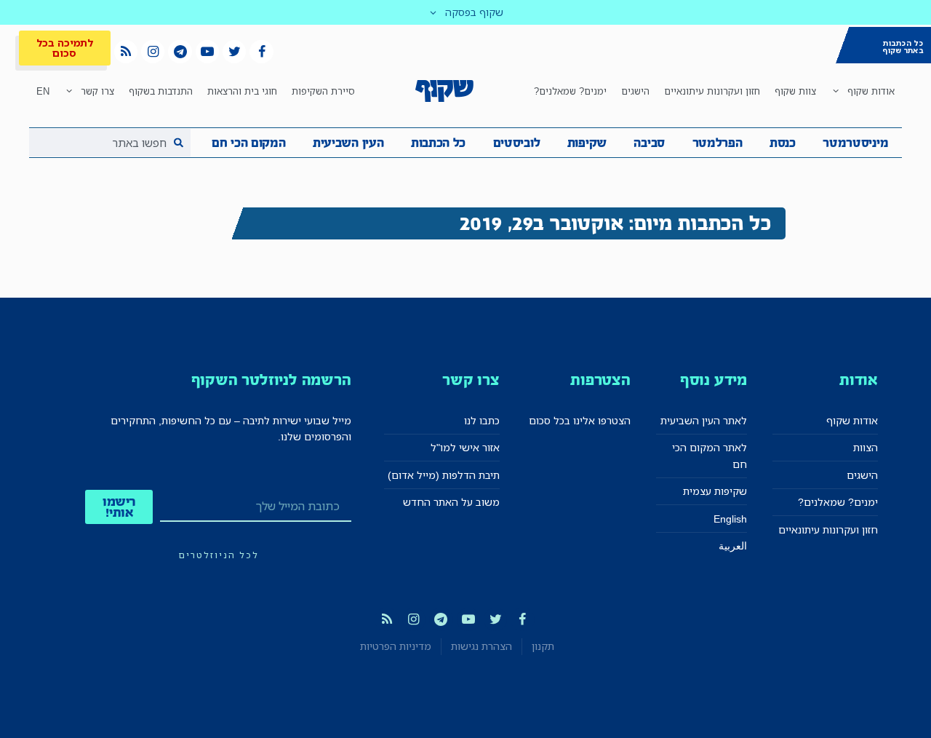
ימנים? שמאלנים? (570, 91)
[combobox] (110, 142)
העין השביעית (348, 143)
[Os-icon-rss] (125, 51)
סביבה (649, 143)
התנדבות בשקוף (161, 91)
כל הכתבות (438, 143)
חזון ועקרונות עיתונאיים (712, 91)
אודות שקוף (871, 91)
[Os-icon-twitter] (234, 51)
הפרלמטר (717, 143)
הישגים (635, 91)
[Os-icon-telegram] (179, 51)
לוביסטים (516, 143)
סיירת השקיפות (323, 91)
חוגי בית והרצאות (242, 91)
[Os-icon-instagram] (152, 51)
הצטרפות (600, 379)
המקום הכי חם (248, 143)
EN (42, 91)
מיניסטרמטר (855, 143)
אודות (858, 379)
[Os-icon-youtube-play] (207, 51)
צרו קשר (97, 91)
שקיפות (587, 143)
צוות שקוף (795, 91)
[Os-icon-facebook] (261, 51)
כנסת (783, 143)
